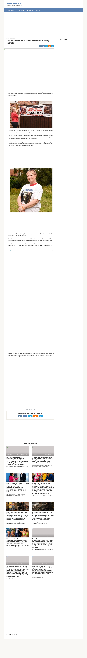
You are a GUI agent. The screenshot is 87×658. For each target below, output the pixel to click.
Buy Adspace (30, 10)
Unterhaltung (21, 10)
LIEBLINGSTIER (11, 10)
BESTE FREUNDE (14, 3)
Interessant (38, 10)
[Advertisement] (43, 23)
